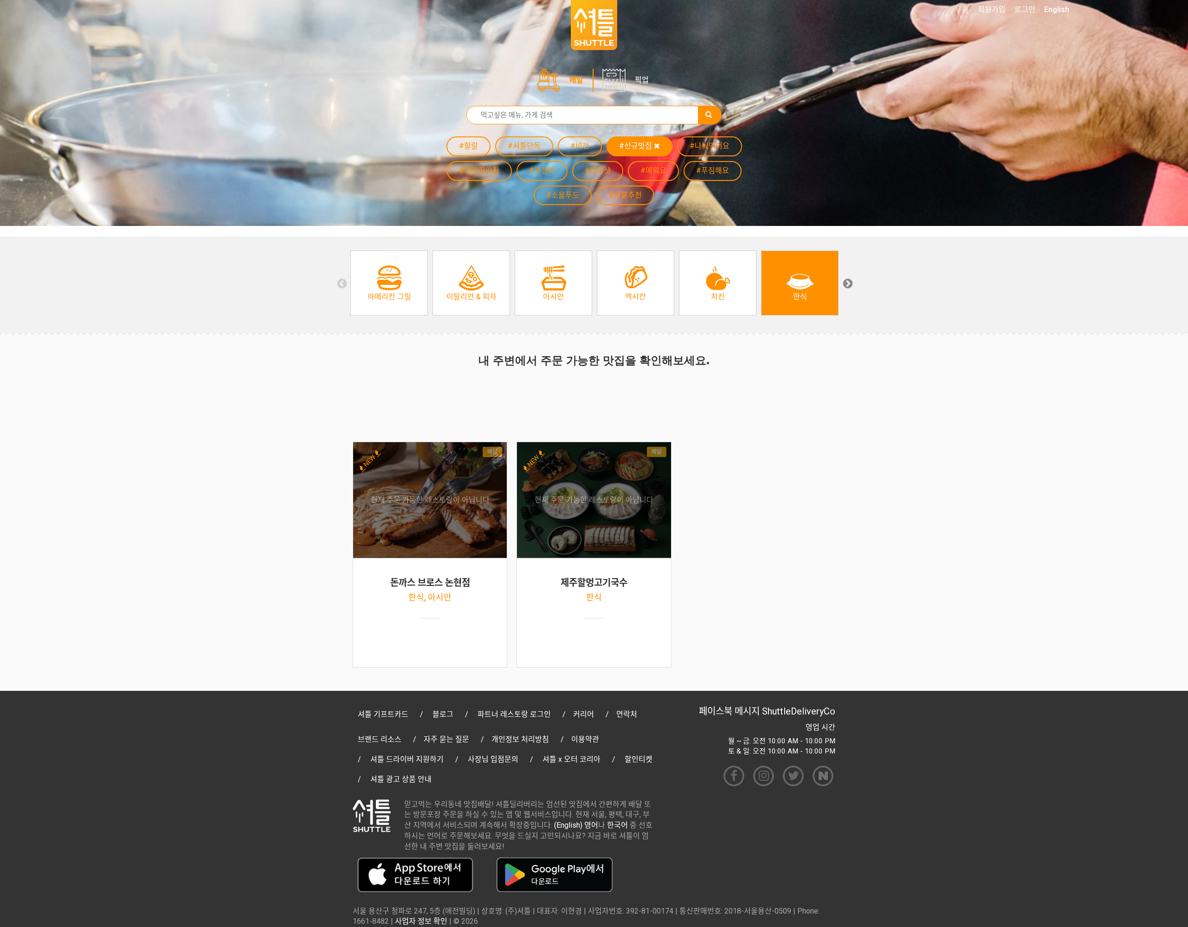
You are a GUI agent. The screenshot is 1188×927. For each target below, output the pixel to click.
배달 (576, 80)
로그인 (1024, 9)
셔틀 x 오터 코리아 (571, 759)
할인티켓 (638, 759)
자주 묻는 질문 (446, 739)
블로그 (443, 714)
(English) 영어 (576, 825)
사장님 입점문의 (493, 759)
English (1056, 9)
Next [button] (847, 283)
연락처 (626, 714)
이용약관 (585, 739)
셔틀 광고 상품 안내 (401, 779)
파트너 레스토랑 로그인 (514, 714)
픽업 (642, 80)
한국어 (617, 825)
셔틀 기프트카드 (383, 714)
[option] (389, 283)
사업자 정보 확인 (421, 921)
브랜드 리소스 (379, 739)
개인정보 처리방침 (520, 739)
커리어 (583, 714)
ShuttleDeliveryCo (798, 711)
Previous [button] (341, 283)
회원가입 (992, 9)
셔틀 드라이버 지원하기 (407, 759)
